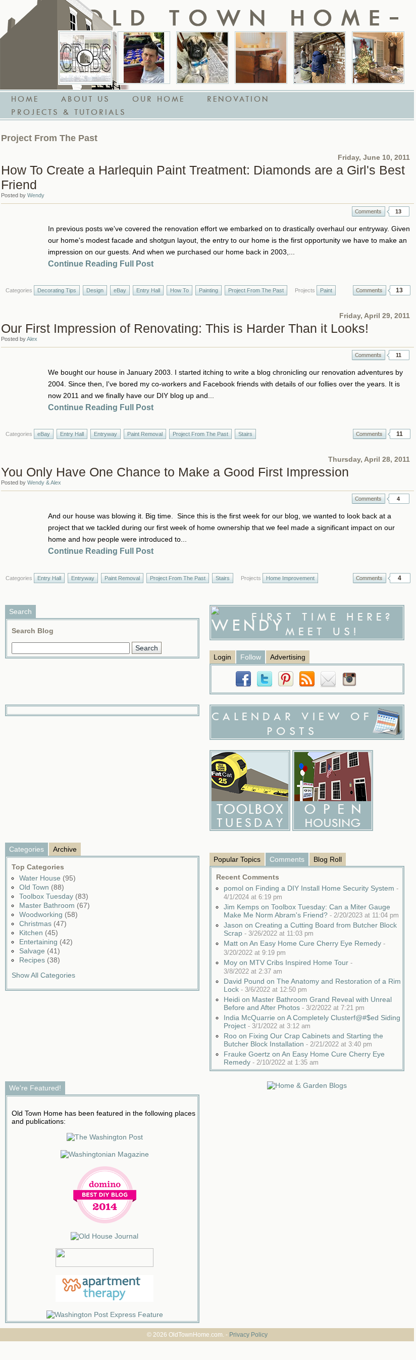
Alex (32, 339)
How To (179, 290)
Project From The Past (256, 290)
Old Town (41, 887)
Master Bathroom (54, 905)
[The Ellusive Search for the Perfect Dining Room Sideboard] (261, 57)
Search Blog (33, 631)
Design (94, 290)
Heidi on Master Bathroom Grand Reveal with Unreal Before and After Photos (308, 1003)
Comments (368, 211)
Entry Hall (148, 290)
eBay (120, 290)
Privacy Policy (248, 1334)
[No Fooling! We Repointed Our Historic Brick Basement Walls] (319, 57)
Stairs (245, 434)
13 (398, 211)
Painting (208, 290)
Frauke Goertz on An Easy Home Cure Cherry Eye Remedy (304, 1058)
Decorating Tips (56, 290)
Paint (326, 290)
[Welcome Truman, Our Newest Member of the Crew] (202, 57)
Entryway (105, 434)
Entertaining (46, 942)
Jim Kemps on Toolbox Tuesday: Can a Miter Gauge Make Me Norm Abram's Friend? (311, 911)
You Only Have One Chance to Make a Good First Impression (175, 472)
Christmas (43, 923)
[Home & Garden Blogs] (307, 1085)
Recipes (39, 960)
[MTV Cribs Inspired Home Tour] (85, 57)
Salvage (39, 951)
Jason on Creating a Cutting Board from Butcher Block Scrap (310, 929)
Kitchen (38, 933)
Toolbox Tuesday (53, 896)
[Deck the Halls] (378, 57)
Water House (47, 878)
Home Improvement (290, 578)
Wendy (35, 195)
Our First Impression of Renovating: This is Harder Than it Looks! (185, 328)
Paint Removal (145, 434)
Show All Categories (43, 975)
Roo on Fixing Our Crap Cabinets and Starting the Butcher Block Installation (303, 1040)
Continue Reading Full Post (100, 263)
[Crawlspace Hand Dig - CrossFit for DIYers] (144, 57)
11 (398, 355)
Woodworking (48, 914)
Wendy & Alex (44, 482)
